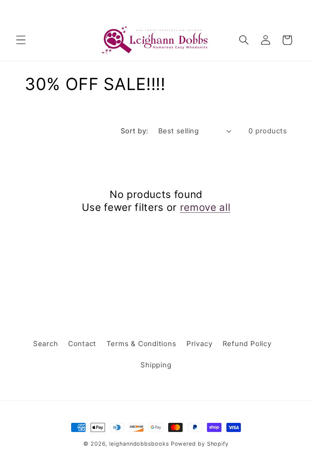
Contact (82, 343)
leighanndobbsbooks (139, 443)
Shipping (155, 365)
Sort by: (134, 131)
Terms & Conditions (142, 343)
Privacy (199, 343)
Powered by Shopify (200, 443)
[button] (21, 40)
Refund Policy (247, 343)
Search (45, 343)
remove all (205, 207)
